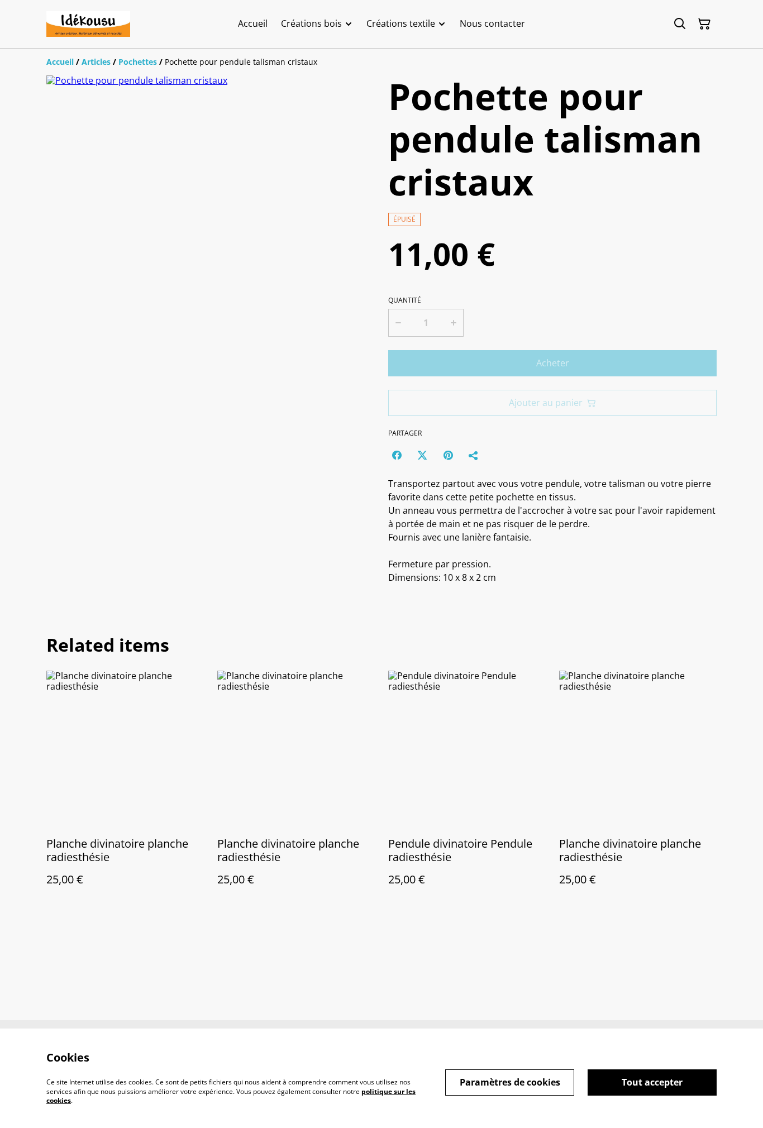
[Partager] (473, 455)
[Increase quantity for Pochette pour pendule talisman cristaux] (454, 323)
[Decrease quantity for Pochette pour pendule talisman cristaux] (397, 323)
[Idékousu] (88, 24)
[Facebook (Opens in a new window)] (396, 455)
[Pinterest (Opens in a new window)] (448, 455)
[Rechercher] (679, 24)
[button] (70, 436)
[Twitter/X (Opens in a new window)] (422, 455)
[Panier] (704, 24)
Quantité (404, 300)
